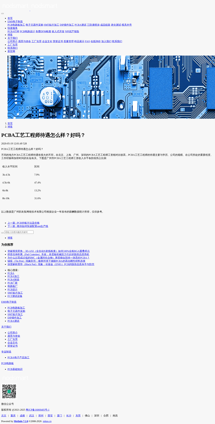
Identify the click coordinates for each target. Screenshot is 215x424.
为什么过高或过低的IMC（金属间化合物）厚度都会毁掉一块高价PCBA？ (49, 257)
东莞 (78, 415)
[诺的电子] (107, 6)
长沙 (68, 415)
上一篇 (24, 223)
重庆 (13, 415)
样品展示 (79, 41)
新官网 (11, 51)
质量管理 (69, 41)
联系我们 (117, 41)
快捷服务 (13, 28)
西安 (50, 415)
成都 (22, 415)
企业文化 (47, 41)
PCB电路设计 (27, 31)
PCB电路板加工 (16, 24)
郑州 (40, 415)
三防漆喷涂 (93, 24)
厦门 (59, 415)
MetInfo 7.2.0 (21, 421)
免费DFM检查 (43, 31)
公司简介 (13, 41)
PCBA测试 (80, 24)
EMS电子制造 (15, 21)
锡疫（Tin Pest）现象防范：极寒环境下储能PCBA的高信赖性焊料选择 (46, 261)
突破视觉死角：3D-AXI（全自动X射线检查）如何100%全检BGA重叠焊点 (49, 251)
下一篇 (28, 226)
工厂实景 (36, 41)
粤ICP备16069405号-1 (37, 409)
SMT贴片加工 (51, 24)
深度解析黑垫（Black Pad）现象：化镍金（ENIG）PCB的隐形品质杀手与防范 (51, 264)
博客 (10, 34)
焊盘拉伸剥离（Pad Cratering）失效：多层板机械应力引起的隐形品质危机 (48, 254)
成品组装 (105, 24)
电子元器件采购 (34, 24)
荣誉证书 (58, 41)
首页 (10, 18)
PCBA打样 (13, 31)
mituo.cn (47, 421)
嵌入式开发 (58, 31)
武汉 (31, 415)
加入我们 (106, 41)
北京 (3, 415)
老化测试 (116, 24)
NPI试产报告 (72, 31)
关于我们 (13, 38)
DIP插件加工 (67, 24)
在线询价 (96, 41)
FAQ (87, 41)
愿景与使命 (24, 41)
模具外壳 (127, 24)
